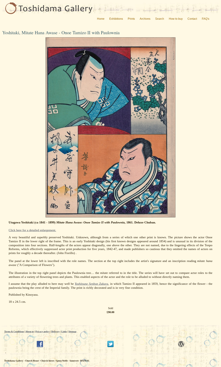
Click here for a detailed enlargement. (32, 230)
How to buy (176, 18)
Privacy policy (42, 331)
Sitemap (72, 331)
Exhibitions (116, 18)
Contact (192, 18)
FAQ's (205, 18)
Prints (131, 18)
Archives (145, 18)
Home (100, 18)
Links (64, 331)
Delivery (55, 331)
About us (29, 331)
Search (159, 18)
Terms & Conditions (14, 331)
